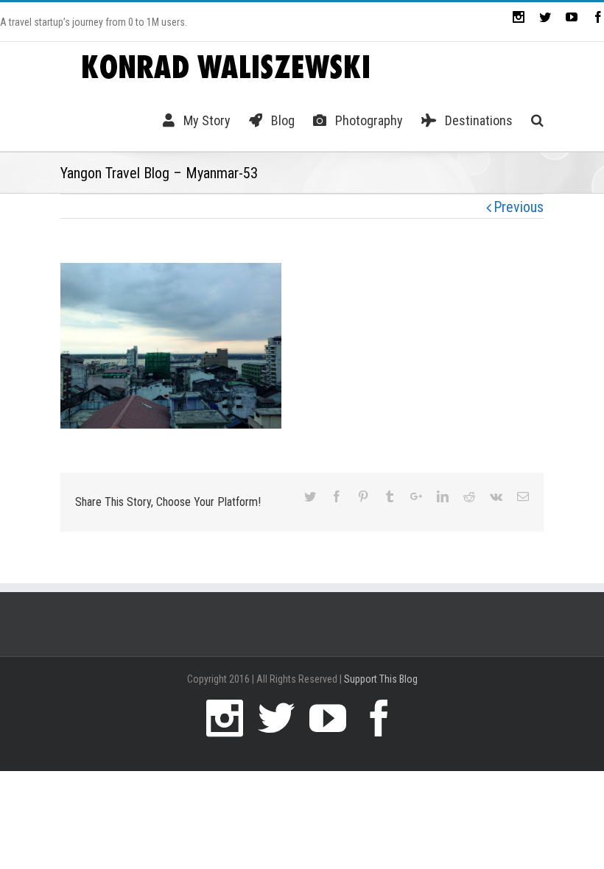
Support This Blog (381, 679)
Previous (519, 207)
